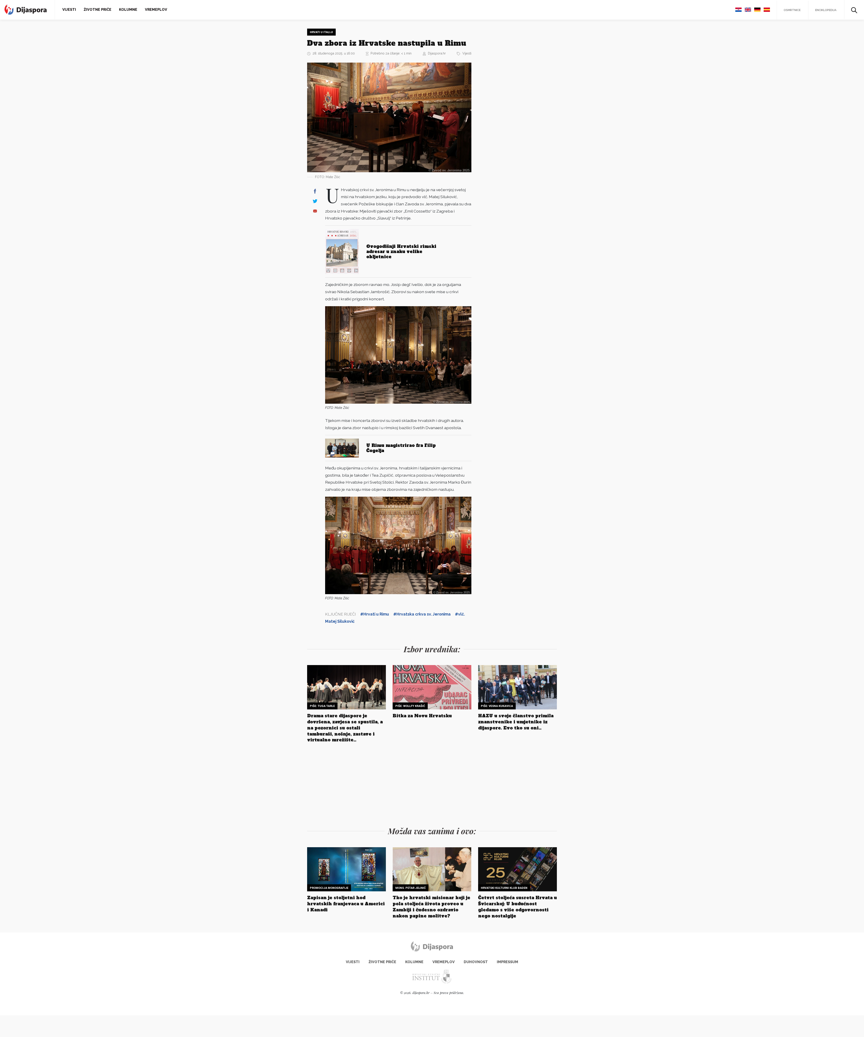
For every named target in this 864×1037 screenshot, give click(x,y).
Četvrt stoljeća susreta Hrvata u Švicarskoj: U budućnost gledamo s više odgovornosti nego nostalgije (517, 907)
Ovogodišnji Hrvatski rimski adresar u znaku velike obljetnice (401, 251)
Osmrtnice (792, 10)
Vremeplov (156, 9)
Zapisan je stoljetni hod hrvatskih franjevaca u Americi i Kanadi (346, 904)
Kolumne (128, 9)
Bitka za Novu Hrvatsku (422, 716)
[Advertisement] (512, 96)
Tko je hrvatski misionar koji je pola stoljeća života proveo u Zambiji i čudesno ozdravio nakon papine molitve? (431, 907)
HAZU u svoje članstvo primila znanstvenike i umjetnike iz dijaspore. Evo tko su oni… (516, 722)
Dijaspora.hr (437, 53)
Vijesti (69, 9)
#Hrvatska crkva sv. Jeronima (422, 614)
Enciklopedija (826, 10)
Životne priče (97, 9)
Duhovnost (476, 962)
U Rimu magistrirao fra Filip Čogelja (401, 447)
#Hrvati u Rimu (374, 614)
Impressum (507, 962)
